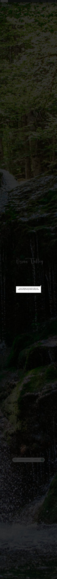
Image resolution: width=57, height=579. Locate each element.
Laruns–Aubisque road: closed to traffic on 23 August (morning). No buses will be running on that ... (28, 289)
